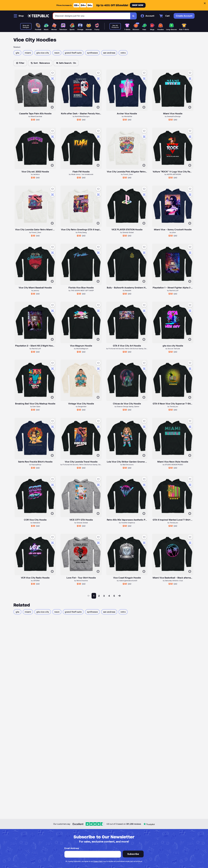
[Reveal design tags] (52, 107)
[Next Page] (119, 596)
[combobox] (91, 16)
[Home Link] (38, 16)
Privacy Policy (98, 861)
